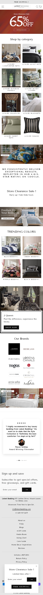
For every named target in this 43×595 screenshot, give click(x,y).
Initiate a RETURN (21, 555)
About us (21, 520)
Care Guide (21, 541)
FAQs (21, 524)
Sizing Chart (21, 538)
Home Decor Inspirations (21, 545)
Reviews (21, 548)
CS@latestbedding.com (21, 509)
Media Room (21, 534)
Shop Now (11, 327)
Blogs (21, 527)
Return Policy (21, 558)
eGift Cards (21, 531)
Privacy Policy (21, 562)
